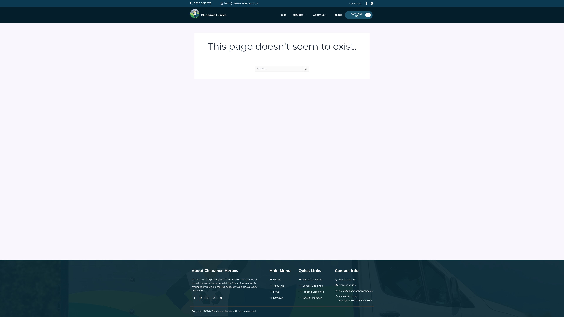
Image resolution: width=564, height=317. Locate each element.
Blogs (338, 15)
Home (283, 15)
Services (298, 15)
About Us (319, 15)
